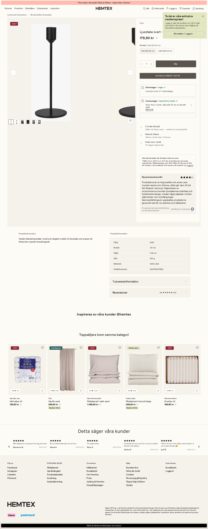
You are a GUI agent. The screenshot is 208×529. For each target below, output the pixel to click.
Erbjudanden (42, 8)
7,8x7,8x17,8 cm (148, 51)
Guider (129, 485)
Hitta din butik (133, 471)
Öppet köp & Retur (135, 481)
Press (89, 478)
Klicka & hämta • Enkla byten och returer (104, 525)
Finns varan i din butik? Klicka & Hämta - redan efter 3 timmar (104, 3)
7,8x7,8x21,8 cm (165, 51)
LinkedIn (11, 474)
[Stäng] (203, 16)
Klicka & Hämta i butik (168, 76)
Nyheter (8, 8)
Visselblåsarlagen (94, 485)
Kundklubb (91, 471)
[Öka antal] (151, 64)
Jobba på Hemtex (95, 481)
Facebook (12, 467)
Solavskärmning (54, 481)
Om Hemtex (92, 474)
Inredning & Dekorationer (17, 15)
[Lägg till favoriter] (130, 120)
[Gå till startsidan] (104, 8)
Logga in (190, 165)
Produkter (18, 8)
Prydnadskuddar (55, 474)
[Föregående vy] (13, 72)
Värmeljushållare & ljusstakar (41, 15)
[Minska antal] (142, 64)
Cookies (130, 474)
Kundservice (132, 467)
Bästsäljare (30, 8)
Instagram (12, 471)
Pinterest (11, 478)
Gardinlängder (54, 471)
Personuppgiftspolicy (136, 478)
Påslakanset (52, 467)
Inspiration (55, 8)
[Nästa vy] (130, 72)
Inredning (51, 478)
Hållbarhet (91, 467)
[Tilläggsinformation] (156, 38)
